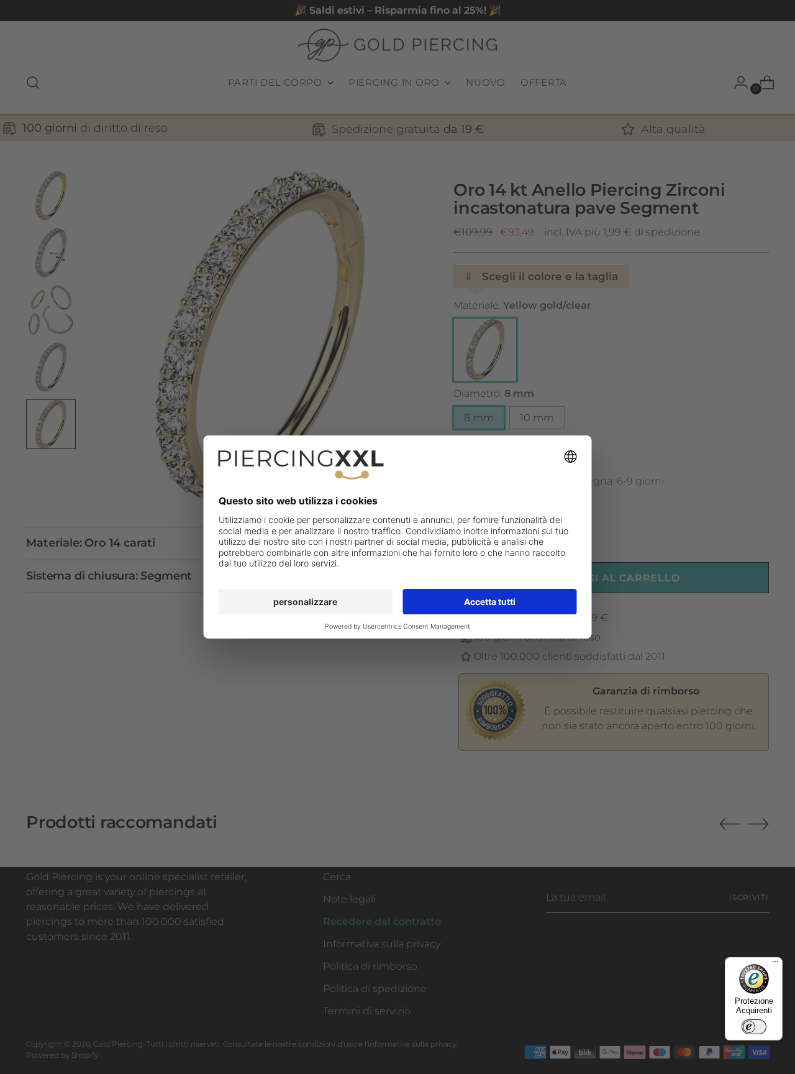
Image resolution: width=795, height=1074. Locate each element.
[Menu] (775, 964)
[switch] (754, 1026)
